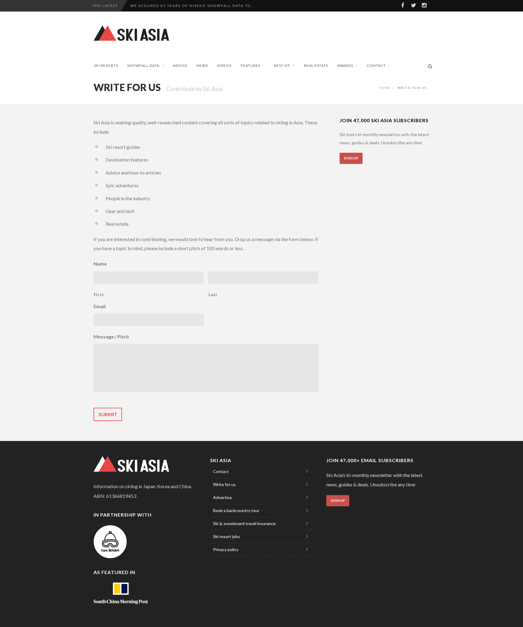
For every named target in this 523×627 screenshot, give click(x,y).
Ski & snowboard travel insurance (244, 523)
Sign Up (351, 158)
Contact (376, 65)
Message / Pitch (111, 336)
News (202, 65)
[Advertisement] (324, 32)
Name (100, 263)
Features (250, 65)
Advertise (222, 497)
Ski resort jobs (226, 536)
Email (100, 306)
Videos (224, 65)
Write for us (224, 484)
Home (385, 88)
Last (213, 294)
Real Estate (316, 65)
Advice (180, 65)
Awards (345, 65)
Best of (282, 65)
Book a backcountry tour (236, 510)
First (99, 294)
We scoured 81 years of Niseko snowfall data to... (192, 5)
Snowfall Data (143, 65)
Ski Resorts (106, 65)
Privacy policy (225, 549)
